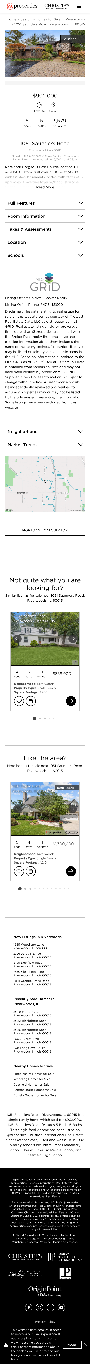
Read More (45, 187)
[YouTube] (61, 1310)
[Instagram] (50, 1310)
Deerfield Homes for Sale (31, 1084)
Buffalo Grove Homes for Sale (34, 1095)
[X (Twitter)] (39, 1310)
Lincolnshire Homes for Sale (33, 1073)
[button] (45, 484)
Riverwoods (71, 156)
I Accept (72, 1344)
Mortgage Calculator (45, 530)
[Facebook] (28, 1310)
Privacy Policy (45, 1321)
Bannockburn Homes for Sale (34, 1089)
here (14, 1359)
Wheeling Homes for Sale (31, 1079)
